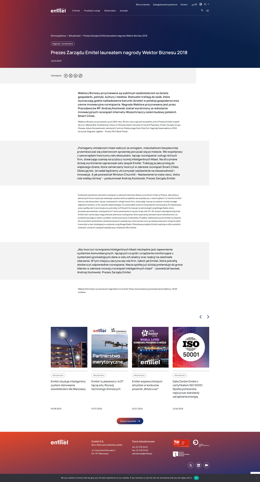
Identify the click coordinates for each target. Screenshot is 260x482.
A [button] (192, 5)
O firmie (76, 10)
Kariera (184, 4)
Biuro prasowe (143, 4)
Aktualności (75, 35)
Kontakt (124, 10)
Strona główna (58, 35)
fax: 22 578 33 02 (140, 450)
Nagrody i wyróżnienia (63, 43)
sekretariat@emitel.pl (142, 453)
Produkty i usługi (92, 10)
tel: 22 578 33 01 (140, 447)
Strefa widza (110, 10)
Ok (196, 478)
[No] (256, 478)
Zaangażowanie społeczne (165, 4)
